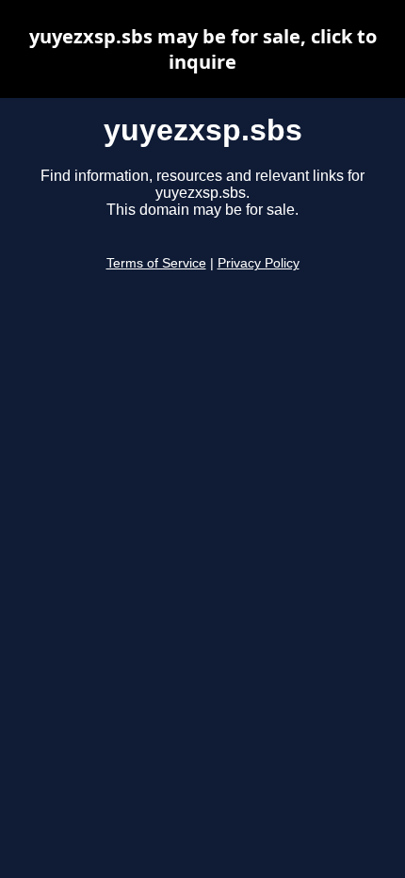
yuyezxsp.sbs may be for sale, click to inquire (203, 49)
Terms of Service (156, 263)
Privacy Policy (259, 263)
